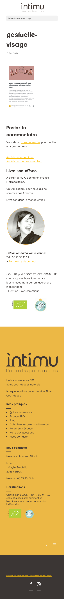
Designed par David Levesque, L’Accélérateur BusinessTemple (29, 576)
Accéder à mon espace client (24, 161)
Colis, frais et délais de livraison (29, 424)
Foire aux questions (22, 432)
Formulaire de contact (22, 261)
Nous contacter (19, 436)
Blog (12, 420)
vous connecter (30, 142)
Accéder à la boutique (20, 157)
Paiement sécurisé (21, 428)
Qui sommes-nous (21, 412)
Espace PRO (17, 416)
